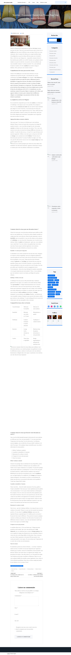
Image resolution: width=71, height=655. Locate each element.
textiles (12, 570)
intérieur (57, 294)
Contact (8, 653)
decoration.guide (8, 2)
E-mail (17, 614)
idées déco (58, 291)
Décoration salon (52, 67)
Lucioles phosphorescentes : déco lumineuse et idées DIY (56, 100)
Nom (16, 607)
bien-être (56, 280)
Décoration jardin (52, 60)
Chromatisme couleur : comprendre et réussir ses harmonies (56, 208)
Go (58, 40)
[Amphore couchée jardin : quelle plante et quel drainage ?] (49, 178)
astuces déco (50, 280)
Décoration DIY (52, 55)
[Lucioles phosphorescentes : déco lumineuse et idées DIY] (49, 124)
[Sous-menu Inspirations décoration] (26, 2)
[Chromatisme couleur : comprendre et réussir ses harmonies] (49, 235)
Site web (17, 620)
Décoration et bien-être (53, 58)
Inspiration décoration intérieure (16, 565)
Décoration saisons (52, 62)
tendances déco (51, 296)
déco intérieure (55, 284)
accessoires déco (51, 275)
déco (49, 284)
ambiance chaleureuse (52, 277)
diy (57, 282)
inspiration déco (51, 294)
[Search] (65, 2)
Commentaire (18, 595)
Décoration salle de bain (53, 65)
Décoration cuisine (52, 53)
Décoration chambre (53, 51)
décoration (50, 287)
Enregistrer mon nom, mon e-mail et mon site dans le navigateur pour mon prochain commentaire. (26, 629)
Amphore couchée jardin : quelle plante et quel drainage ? (57, 156)
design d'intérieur (51, 282)
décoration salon (51, 291)
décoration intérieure (52, 289)
